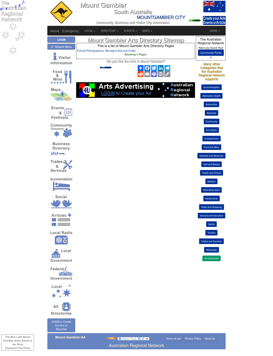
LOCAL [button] (89, 31)
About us (210, 338)
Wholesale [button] (211, 249)
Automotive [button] (211, 104)
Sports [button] (211, 224)
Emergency (70, 30)
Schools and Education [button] (211, 215)
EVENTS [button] (129, 31)
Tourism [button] (211, 232)
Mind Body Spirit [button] (211, 189)
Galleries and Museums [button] (211, 155)
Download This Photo (17, 348)
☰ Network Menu (61, 47)
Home (54, 30)
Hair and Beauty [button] (211, 164)
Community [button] (211, 121)
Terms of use (173, 338)
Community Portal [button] (210, 52)
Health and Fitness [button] (211, 172)
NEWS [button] (214, 31)
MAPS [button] (146, 31)
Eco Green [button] (211, 130)
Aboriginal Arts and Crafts (120, 50)
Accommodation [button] (211, 87)
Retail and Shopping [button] (211, 207)
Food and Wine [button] (211, 147)
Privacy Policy (193, 338)
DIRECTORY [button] (109, 31)
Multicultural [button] (211, 198)
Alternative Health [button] (211, 95)
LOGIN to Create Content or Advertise (61, 325)
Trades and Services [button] (211, 241)
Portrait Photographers (90, 50)
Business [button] (211, 112)
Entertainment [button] (211, 138)
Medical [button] (211, 181)
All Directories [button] (211, 258)
